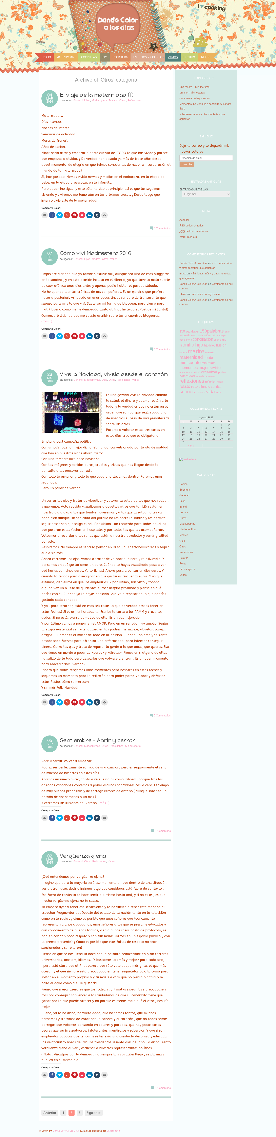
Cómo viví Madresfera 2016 (96, 253)
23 (49, 374)
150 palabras (189, 331)
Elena (182, 294)
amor (227, 331)
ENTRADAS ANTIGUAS (193, 189)
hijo (206, 345)
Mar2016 (49, 100)
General (78, 100)
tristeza (200, 392)
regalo (220, 382)
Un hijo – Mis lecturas (192, 92)
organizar (209, 372)
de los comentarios (193, 231)
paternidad (187, 376)
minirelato (208, 363)
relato (184, 386)
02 (49, 856)
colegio (222, 335)
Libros (182, 518)
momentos (188, 368)
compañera (185, 339)
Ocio (104, 379)
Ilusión (221, 345)
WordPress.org (188, 236)
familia (186, 344)
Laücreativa (113, 1130)
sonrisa (216, 386)
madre (196, 351)
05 (49, 740)
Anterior (49, 1113)
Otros (122, 100)
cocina (214, 335)
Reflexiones (134, 100)
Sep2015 (49, 745)
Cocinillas (89, 57)
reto (194, 386)
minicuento (190, 362)
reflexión (210, 381)
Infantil (183, 506)
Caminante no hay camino (194, 98)
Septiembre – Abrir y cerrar (97, 740)
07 (49, 253)
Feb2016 (49, 258)
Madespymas (66, 57)
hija (199, 345)
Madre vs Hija (187, 529)
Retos (205, 57)
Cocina (183, 484)
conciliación (203, 339)
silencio (204, 387)
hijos (212, 345)
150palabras (212, 331)
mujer (204, 367)
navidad (215, 368)
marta (182, 273)
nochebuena (186, 372)
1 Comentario (163, 830)
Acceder (184, 219)
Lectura (189, 57)
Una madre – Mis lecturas (194, 86)
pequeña (200, 376)
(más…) (46, 321)
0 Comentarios (162, 228)
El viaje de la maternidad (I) (97, 94)
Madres (113, 100)
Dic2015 (49, 379)
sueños (187, 391)
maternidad (191, 357)
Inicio (47, 57)
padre (222, 372)
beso (193, 335)
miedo (208, 358)
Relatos (183, 557)
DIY (104, 57)
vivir (218, 392)
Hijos (87, 100)
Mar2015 (49, 861)
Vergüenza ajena (83, 855)
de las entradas (191, 225)
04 (49, 95)
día (224, 339)
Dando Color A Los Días (193, 263)
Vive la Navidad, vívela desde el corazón (114, 374)
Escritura (120, 57)
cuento (217, 339)
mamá (209, 352)
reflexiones (191, 381)
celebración (203, 335)
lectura (183, 352)
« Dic (191, 445)
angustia (184, 335)
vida (210, 391)
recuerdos (210, 376)
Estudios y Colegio (147, 57)
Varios (173, 57)
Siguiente (94, 1113)
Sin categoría (133, 745)
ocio (197, 372)
